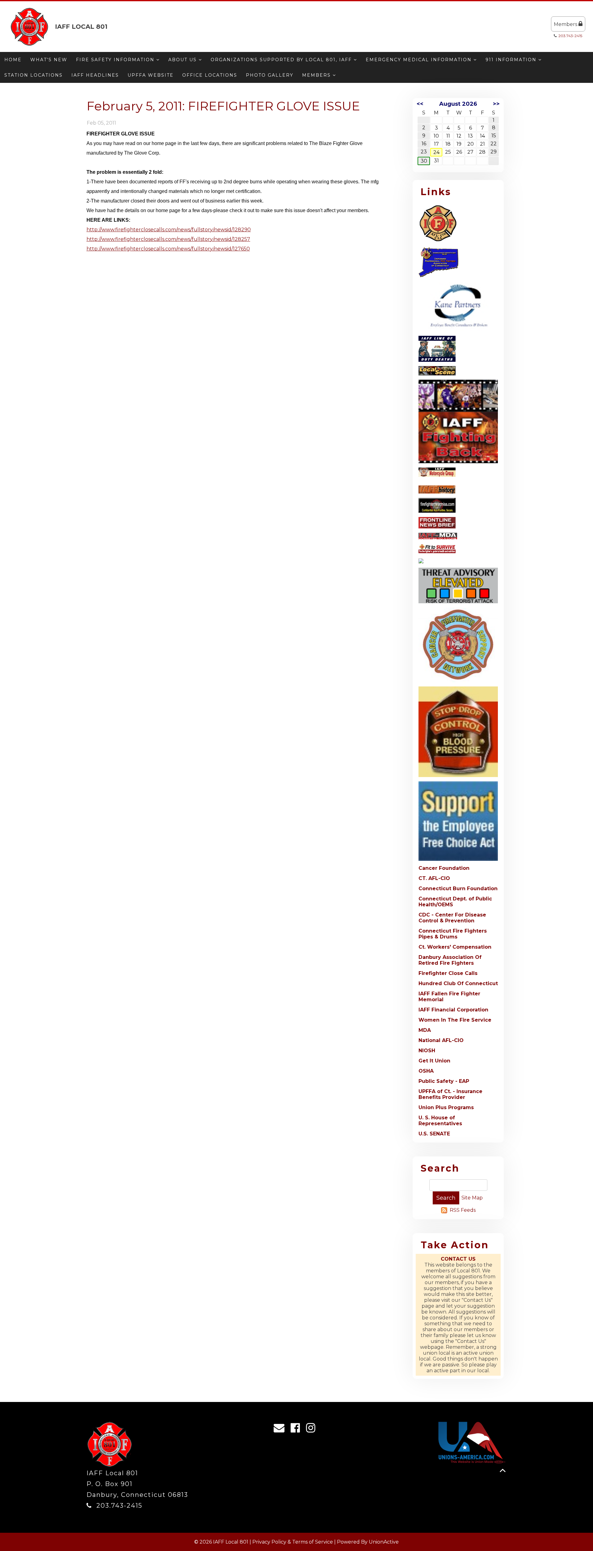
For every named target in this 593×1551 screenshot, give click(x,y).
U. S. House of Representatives (440, 1120)
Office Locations (209, 75)
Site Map (472, 1198)
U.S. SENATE (434, 1134)
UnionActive (384, 1542)
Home (13, 59)
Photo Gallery (269, 75)
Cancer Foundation (443, 868)
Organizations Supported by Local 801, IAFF (282, 59)
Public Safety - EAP (443, 1081)
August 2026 (458, 103)
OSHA (426, 1071)
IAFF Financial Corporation (453, 1010)
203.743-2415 (570, 35)
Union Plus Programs (446, 1107)
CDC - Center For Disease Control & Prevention (452, 918)
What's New (48, 59)
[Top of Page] (503, 1470)
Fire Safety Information (116, 59)
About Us (183, 59)
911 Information (512, 59)
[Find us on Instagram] (312, 1429)
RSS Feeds (463, 1210)
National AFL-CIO (441, 1040)
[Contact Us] (281, 1429)
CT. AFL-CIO (434, 878)
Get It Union (434, 1061)
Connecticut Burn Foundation (458, 888)
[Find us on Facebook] (297, 1429)
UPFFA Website (151, 75)
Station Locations (33, 75)
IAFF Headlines (95, 75)
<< (420, 103)
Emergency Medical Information (419, 59)
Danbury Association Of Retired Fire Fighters (450, 960)
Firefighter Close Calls (447, 973)
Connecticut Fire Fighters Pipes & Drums (452, 934)
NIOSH (426, 1050)
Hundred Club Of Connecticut (458, 983)
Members (566, 24)
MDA (424, 1030)
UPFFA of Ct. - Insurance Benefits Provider (450, 1094)
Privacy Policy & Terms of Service (292, 1542)
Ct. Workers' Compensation (454, 947)
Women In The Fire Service (454, 1020)
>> (496, 103)
